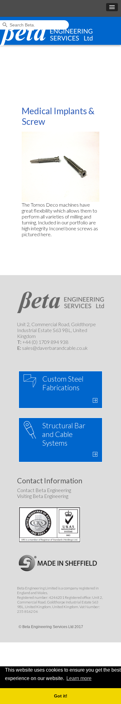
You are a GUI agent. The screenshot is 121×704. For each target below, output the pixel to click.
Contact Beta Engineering (44, 490)
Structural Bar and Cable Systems (63, 434)
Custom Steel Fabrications (62, 383)
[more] (94, 400)
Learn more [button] (79, 678)
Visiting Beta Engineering (42, 496)
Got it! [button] (60, 695)
